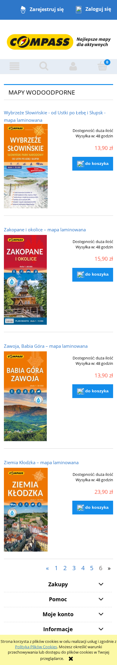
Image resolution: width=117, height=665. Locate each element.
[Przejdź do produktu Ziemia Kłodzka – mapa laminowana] (26, 510)
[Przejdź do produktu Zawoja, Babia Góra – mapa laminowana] (26, 396)
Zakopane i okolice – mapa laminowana (45, 230)
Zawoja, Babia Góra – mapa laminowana (46, 346)
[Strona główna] (58, 39)
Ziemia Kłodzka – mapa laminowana (41, 462)
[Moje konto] (73, 66)
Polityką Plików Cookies (36, 646)
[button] (14, 66)
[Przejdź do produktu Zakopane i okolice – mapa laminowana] (26, 280)
